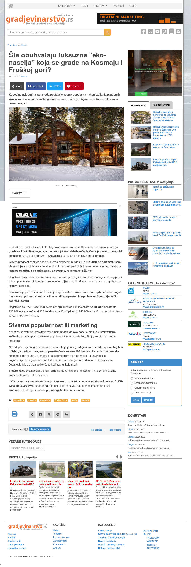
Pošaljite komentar (40, 429)
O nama (12, 534)
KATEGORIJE (67, 7)
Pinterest (75, 86)
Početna (12, 45)
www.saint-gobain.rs (153, 307)
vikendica (45, 400)
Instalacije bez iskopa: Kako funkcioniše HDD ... (22, 484)
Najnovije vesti (138, 105)
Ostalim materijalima (144, 388)
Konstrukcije (105, 530)
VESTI (85, 6)
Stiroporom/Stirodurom (145, 383)
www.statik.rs (150, 293)
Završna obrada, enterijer (111, 537)
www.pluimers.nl (151, 349)
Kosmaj (85, 400)
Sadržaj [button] (18, 193)
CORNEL (147, 312)
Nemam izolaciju (142, 392)
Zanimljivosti (60, 541)
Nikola (131, 429)
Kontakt (12, 537)
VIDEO (132, 6)
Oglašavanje (14, 541)
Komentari (137, 415)
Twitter (56, 86)
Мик (130, 452)
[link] (49, 19)
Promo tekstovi (61, 537)
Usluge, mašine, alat (109, 548)
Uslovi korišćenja (17, 548)
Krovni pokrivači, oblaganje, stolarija (117, 534)
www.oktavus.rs (151, 328)
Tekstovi (57, 534)
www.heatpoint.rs (152, 339)
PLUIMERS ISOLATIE (154, 344)
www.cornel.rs (150, 317)
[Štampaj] (14, 413)
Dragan (131, 437)
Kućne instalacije (107, 541)
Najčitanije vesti (161, 105)
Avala (74, 400)
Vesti (24, 45)
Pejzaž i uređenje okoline (111, 544)
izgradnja (19, 400)
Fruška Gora (60, 400)
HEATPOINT (149, 333)
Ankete (57, 548)
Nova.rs (24, 76)
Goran (131, 421)
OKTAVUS (148, 322)
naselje (32, 400)
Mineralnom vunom (144, 378)
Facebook (37, 86)
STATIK (146, 288)
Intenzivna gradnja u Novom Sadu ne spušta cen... (80, 484)
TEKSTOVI (100, 7)
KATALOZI (119, 6)
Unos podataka (16, 544)
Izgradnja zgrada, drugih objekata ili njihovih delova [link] (28, 448)
